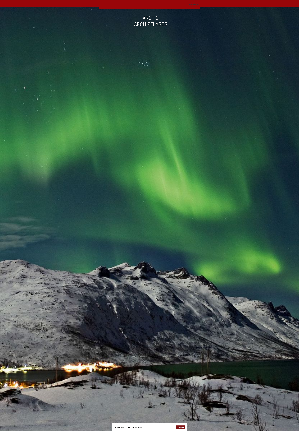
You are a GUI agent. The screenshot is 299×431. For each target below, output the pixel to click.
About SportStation (194, 5)
